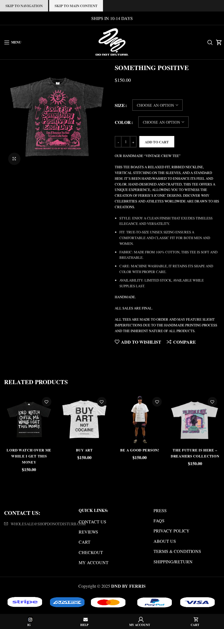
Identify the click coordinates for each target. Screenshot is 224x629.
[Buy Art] (84, 419)
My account (93, 562)
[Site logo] (112, 41)
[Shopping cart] (218, 42)
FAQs (159, 520)
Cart (84, 542)
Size (120, 105)
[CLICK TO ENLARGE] (14, 159)
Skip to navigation (24, 5)
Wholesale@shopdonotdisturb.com (48, 523)
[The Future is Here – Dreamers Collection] (195, 419)
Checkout (91, 552)
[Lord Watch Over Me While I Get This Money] (29, 419)
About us (165, 541)
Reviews (88, 532)
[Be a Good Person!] (139, 419)
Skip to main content (76, 5)
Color (123, 122)
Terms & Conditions (177, 551)
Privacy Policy (172, 531)
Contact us (92, 521)
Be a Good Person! (139, 450)
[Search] (209, 42)
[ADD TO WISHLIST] (46, 402)
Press (160, 510)
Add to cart (157, 141)
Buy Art (84, 450)
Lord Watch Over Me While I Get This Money (29, 456)
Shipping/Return (173, 561)
